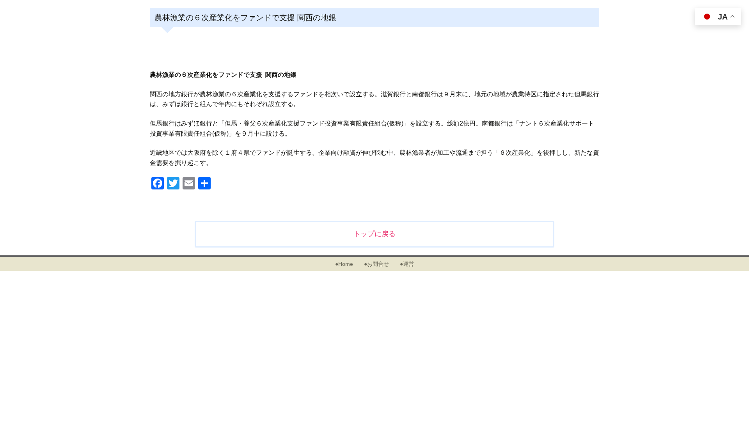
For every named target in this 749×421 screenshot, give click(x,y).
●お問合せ (376, 264)
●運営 (407, 264)
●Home (344, 264)
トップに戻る (374, 234)
